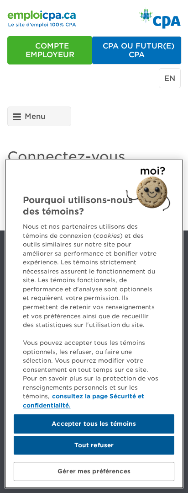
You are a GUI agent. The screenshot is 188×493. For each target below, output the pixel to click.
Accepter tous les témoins (94, 423)
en (169, 78)
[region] (94, 323)
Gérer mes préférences (94, 471)
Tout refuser (94, 445)
